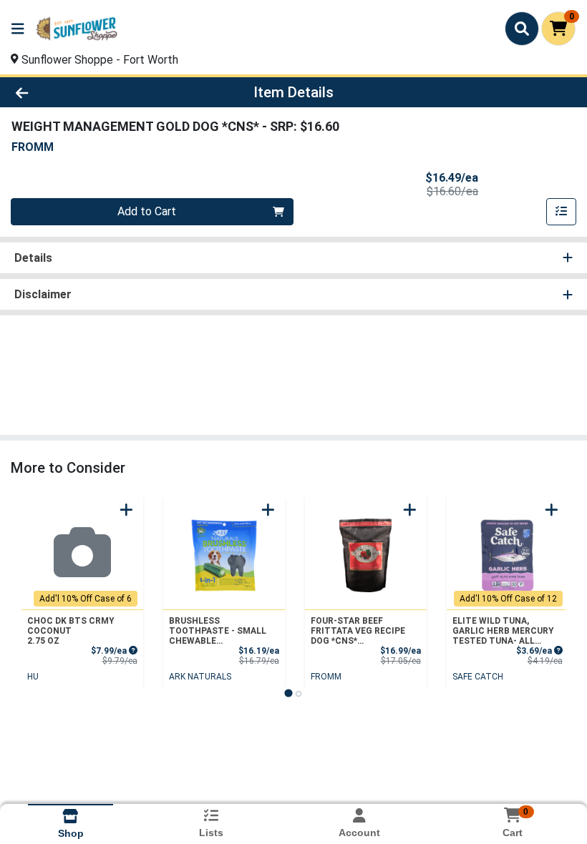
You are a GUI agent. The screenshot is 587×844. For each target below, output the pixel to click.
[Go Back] (81, 92)
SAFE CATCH (477, 677)
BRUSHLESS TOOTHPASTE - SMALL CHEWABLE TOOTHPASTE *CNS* (217, 631)
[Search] (522, 28)
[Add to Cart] (126, 509)
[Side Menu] (17, 28)
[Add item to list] (561, 211)
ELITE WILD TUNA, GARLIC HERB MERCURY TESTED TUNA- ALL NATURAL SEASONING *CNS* (503, 631)
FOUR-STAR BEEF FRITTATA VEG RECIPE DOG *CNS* (358, 631)
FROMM (326, 677)
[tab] (288, 693)
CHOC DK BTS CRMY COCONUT (71, 631)
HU (33, 677)
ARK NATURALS (200, 677)
